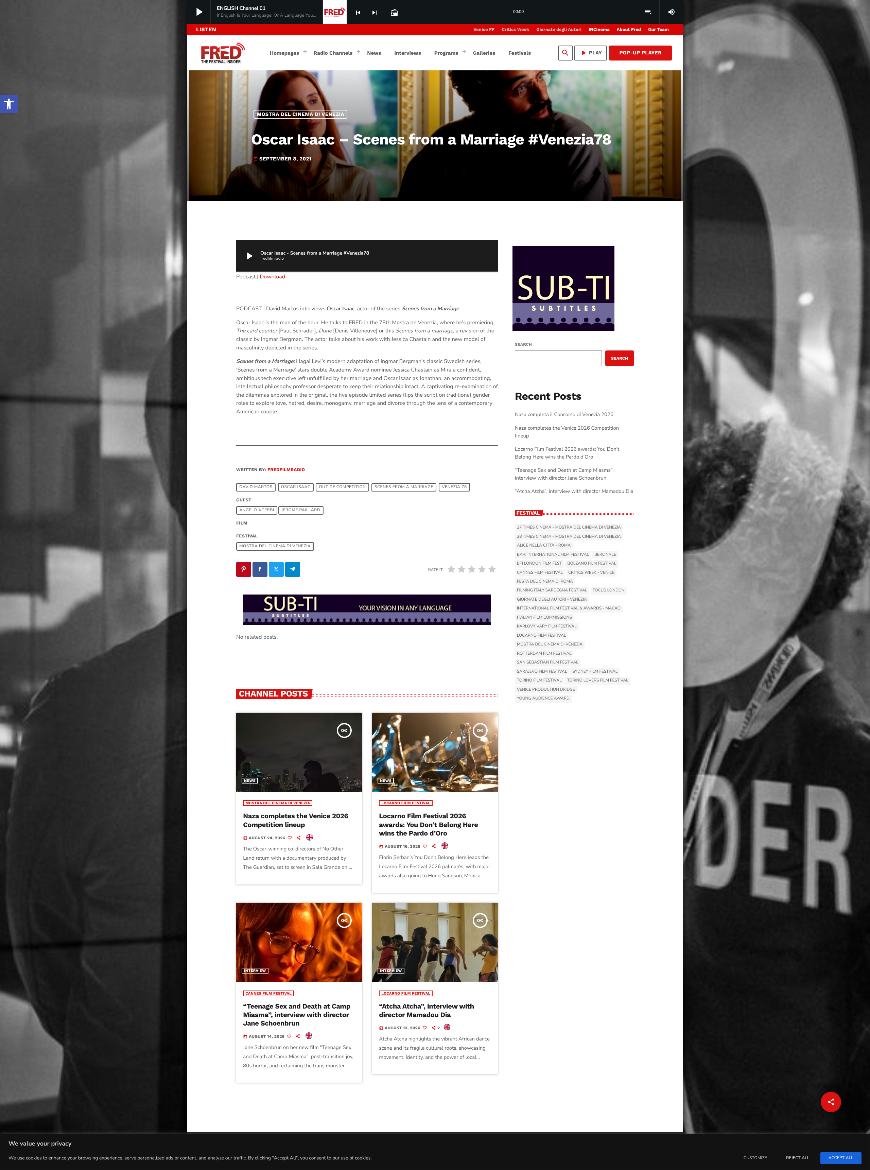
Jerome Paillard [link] (300, 510)
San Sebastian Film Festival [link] (547, 662)
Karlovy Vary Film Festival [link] (547, 626)
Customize (755, 1158)
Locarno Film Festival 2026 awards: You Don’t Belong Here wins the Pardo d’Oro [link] (428, 824)
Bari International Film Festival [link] (553, 554)
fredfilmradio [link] (286, 469)
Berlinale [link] (605, 554)
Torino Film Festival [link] (539, 680)
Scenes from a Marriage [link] (404, 487)
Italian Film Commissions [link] (544, 617)
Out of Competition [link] (342, 487)
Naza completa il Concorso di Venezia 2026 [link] (564, 414)
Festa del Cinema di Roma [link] (545, 581)
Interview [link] (255, 970)
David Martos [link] (255, 487)
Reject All (797, 1158)
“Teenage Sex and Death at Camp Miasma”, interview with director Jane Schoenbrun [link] (296, 1014)
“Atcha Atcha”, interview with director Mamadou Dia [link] (426, 1010)
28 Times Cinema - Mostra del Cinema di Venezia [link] (569, 536)
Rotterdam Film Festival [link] (544, 653)
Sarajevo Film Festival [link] (542, 671)
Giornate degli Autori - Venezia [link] (552, 599)
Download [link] (272, 276)
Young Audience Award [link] (543, 698)
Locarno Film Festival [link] (405, 803)
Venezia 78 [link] (454, 487)
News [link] (250, 780)
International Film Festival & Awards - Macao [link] (569, 608)
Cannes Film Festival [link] (268, 993)
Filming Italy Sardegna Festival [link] (552, 590)
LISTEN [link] (206, 29)
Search (523, 344)
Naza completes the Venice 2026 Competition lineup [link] (295, 820)
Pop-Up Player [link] (640, 53)
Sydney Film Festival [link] (594, 671)
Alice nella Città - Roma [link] (544, 545)
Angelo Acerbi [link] (256, 510)
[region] (435, 1152)
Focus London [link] (609, 590)
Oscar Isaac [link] (296, 487)
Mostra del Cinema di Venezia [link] (300, 114)
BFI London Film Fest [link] (539, 563)
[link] (9, 104)
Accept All (841, 1158)
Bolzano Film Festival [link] (591, 563)
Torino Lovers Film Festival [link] (597, 680)
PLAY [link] (590, 53)
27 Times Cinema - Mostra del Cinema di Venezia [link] (569, 527)
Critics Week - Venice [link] (591, 572)
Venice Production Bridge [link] (546, 689)
